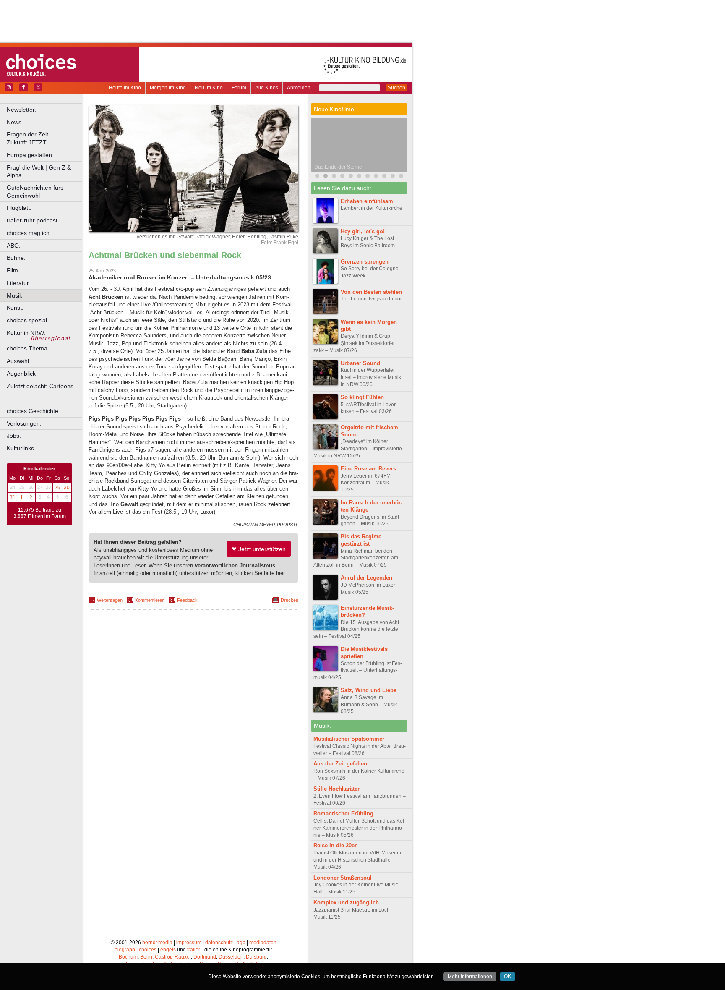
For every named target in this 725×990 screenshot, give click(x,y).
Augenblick (21, 373)
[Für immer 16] (367, 177)
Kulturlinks (20, 448)
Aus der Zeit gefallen (340, 763)
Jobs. (14, 435)
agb (241, 943)
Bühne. (16, 257)
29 (57, 488)
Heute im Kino (125, 88)
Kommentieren (149, 600)
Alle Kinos (266, 88)
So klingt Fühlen (362, 397)
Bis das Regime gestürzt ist (361, 540)
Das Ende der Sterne (338, 167)
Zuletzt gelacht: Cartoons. (41, 386)
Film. (13, 270)
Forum (239, 88)
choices (147, 950)
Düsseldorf (231, 957)
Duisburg (256, 957)
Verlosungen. (24, 423)
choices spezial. (28, 320)
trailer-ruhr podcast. (33, 220)
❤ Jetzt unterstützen (259, 549)
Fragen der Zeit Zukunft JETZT (45, 138)
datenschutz (219, 943)
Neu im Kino (209, 88)
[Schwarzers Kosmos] (401, 177)
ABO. (14, 245)
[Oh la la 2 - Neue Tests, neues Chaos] (334, 177)
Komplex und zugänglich (346, 902)
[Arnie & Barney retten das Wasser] (359, 177)
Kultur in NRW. (26, 332)
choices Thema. (28, 348)
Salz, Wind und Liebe (368, 690)
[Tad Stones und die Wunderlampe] (342, 177)
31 (13, 497)
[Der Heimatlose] (393, 177)
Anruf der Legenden (366, 578)
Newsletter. (21, 109)
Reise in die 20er (335, 845)
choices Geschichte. (33, 410)
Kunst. (15, 307)
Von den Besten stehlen (371, 292)
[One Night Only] (317, 177)
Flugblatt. (19, 207)
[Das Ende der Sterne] (325, 177)
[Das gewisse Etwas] (376, 177)
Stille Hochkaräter (336, 789)
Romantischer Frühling (343, 813)
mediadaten (262, 943)
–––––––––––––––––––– (40, 398)
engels (168, 950)
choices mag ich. (29, 233)
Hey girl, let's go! (363, 231)
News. (15, 122)
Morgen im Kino (168, 88)
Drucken (289, 600)
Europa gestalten (29, 155)
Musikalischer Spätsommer (348, 739)
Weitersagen (110, 600)
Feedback (187, 600)
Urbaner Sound (360, 363)
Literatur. (18, 282)
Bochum (128, 957)
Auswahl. (19, 361)
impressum (188, 943)
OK (507, 977)
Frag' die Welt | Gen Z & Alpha (39, 171)
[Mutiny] (351, 177)
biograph (125, 950)
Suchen (396, 88)
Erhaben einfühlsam (367, 201)
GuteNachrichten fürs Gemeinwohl (35, 191)
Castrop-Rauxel (173, 957)
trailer (193, 950)
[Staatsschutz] (384, 177)
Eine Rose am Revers (368, 468)
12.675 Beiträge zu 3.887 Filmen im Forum (39, 513)
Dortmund (204, 957)
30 (67, 488)
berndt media (157, 943)
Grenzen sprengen (365, 262)
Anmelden (298, 88)
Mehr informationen (470, 977)
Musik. (15, 295)
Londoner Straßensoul (342, 878)
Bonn (146, 957)
